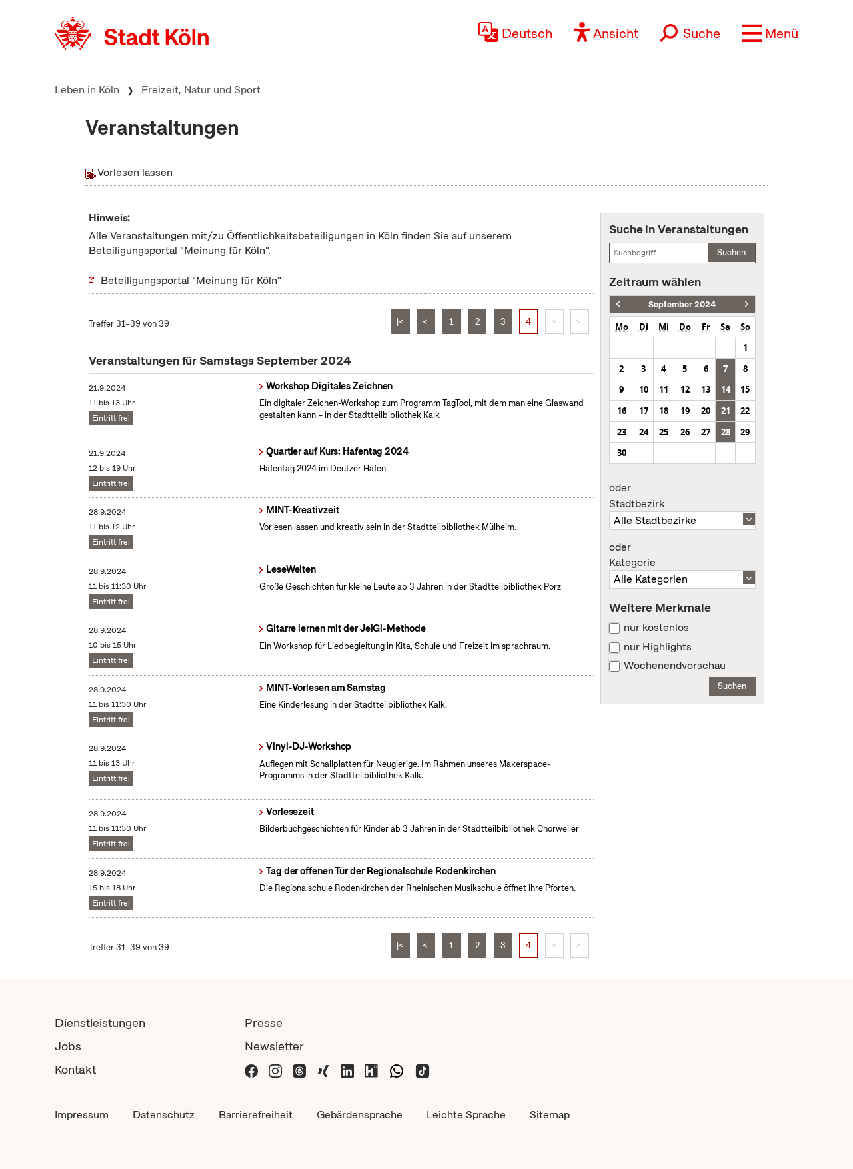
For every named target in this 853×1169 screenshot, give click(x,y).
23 (621, 432)
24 (643, 432)
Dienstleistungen (100, 1022)
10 (643, 389)
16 (621, 411)
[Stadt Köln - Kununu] (371, 1069)
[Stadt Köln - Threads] (299, 1069)
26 (685, 432)
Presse (264, 1022)
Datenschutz (164, 1115)
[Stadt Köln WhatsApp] (397, 1069)
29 (745, 432)
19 (685, 411)
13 (705, 389)
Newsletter (274, 1046)
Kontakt (75, 1069)
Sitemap (550, 1115)
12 (685, 389)
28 (725, 432)
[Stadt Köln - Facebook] (251, 1069)
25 (663, 432)
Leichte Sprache (466, 1115)
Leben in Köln (87, 90)
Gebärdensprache (360, 1115)
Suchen (731, 252)
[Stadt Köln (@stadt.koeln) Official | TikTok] (422, 1069)
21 (725, 411)
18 (663, 411)
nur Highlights (658, 647)
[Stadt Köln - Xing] (323, 1069)
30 (621, 453)
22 (745, 411)
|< (400, 321)
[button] (770, 33)
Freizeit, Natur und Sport (201, 90)
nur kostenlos (656, 627)
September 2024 (682, 304)
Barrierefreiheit (256, 1115)
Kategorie (632, 555)
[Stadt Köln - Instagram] (275, 1069)
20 (705, 411)
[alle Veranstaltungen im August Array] (618, 304)
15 (745, 389)
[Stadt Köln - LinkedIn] (347, 1069)
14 (725, 389)
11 (663, 389)
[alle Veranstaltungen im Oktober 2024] (746, 304)
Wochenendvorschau (675, 665)
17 (643, 411)
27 (705, 432)
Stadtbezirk (636, 496)
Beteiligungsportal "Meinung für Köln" (191, 280)
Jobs (68, 1046)
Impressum (82, 1115)
